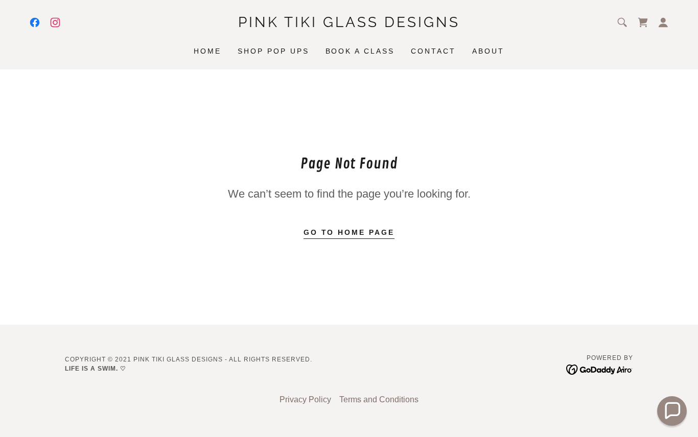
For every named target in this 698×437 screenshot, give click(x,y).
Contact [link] (433, 51)
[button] (663, 22)
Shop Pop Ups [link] (273, 51)
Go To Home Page (349, 232)
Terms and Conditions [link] (378, 399)
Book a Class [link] (360, 51)
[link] (35, 22)
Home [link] (207, 51)
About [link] (488, 51)
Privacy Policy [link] (305, 399)
